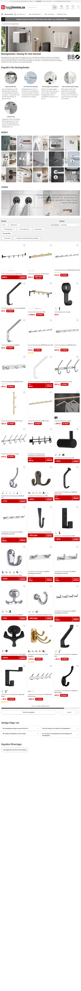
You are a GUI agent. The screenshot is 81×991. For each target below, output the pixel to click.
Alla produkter (8, 14)
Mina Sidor (67, 8)
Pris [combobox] (4, 225)
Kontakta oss (21, 14)
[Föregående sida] (60, 712)
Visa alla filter (7, 233)
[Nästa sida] (77, 712)
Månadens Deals (62, 14)
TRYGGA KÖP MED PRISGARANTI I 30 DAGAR (22, 1)
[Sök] (54, 7)
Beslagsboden (15, 24)
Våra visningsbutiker (34, 14)
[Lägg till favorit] (24, 245)
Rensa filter (8, 238)
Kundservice (61, 8)
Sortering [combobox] (64, 225)
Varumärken (5, 24)
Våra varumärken (49, 14)
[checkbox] (8, 229)
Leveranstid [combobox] (38, 229)
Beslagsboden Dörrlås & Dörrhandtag (14, 750)
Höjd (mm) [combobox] (13, 225)
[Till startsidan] (13, 7)
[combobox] (69, 712)
